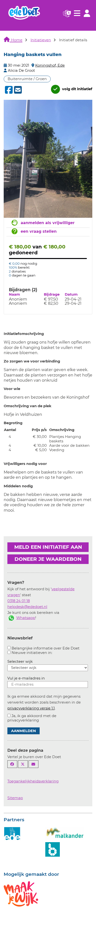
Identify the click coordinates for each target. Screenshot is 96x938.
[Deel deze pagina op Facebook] (12, 764)
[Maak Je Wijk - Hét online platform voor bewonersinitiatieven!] (21, 893)
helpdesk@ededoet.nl (27, 607)
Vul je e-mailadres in (26, 678)
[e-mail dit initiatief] (17, 90)
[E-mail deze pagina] (33, 764)
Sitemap (15, 798)
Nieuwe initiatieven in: (32, 652)
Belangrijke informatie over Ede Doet (46, 648)
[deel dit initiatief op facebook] (8, 90)
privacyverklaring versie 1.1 (31, 708)
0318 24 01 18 (18, 601)
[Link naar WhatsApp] (11, 618)
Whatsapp (25, 618)
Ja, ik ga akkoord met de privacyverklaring (31, 718)
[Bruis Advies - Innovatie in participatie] (52, 849)
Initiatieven (41, 40)
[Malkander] (64, 833)
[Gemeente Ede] (12, 834)
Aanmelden (23, 731)
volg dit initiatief (76, 89)
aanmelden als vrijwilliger (48, 222)
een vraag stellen (39, 231)
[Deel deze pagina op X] (23, 764)
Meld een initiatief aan (48, 547)
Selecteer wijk (20, 661)
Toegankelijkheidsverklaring (33, 781)
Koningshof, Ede (50, 65)
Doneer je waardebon (48, 559)
